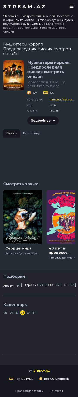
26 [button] (11, 312)
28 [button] (22, 312)
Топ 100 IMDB (24, 378)
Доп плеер (31, 133)
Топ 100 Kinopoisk (56, 378)
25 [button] (5, 312)
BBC (53, 285)
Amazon (11, 285)
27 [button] (16, 312)
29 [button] (28, 312)
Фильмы (55, 99)
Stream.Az (25, 6)
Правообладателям (29, 390)
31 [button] (34, 312)
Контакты (56, 390)
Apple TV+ (34, 285)
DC (69, 285)
